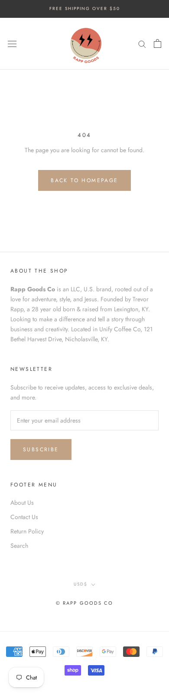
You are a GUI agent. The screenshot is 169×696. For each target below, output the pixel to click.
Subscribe (41, 449)
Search (19, 545)
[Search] (142, 43)
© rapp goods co (85, 602)
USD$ (81, 584)
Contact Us (24, 517)
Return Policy (27, 531)
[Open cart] (157, 43)
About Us (22, 502)
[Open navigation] (12, 43)
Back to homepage (84, 180)
